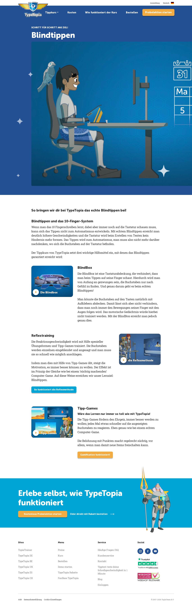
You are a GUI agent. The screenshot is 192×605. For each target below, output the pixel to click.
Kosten (71, 12)
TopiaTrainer (25, 549)
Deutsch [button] (166, 3)
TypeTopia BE (25, 561)
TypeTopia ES (25, 572)
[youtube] (155, 551)
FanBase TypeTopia (68, 578)
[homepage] (33, 9)
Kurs (60, 555)
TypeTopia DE (25, 555)
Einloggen (103, 584)
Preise (61, 549)
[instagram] (140, 551)
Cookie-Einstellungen (53, 599)
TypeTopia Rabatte (68, 572)
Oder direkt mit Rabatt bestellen (89, 514)
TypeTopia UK (25, 566)
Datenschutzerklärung (33, 599)
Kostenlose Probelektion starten (42, 514)
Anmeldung (155, 3)
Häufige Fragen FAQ (108, 549)
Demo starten (65, 566)
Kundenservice (106, 555)
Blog (100, 579)
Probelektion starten (158, 12)
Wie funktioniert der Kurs (101, 12)
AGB (20, 599)
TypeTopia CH (25, 578)
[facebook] (148, 551)
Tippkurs (50, 12)
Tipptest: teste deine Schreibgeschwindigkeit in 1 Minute (112, 570)
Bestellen (132, 12)
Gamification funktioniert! (95, 454)
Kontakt (102, 561)
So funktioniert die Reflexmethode (54, 389)
